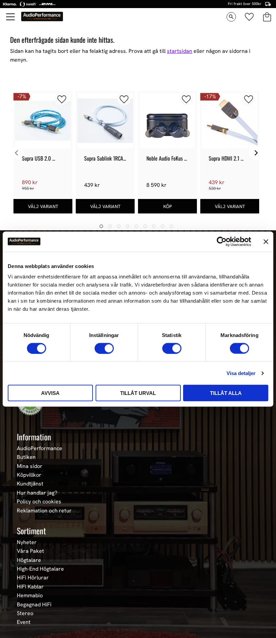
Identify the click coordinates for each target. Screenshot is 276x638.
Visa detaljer (241, 373)
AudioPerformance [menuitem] (39, 448)
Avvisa (50, 393)
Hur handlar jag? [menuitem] (37, 493)
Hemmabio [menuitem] (30, 596)
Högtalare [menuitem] (29, 560)
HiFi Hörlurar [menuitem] (33, 578)
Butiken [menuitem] (26, 457)
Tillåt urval (138, 393)
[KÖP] (167, 206)
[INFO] (42, 206)
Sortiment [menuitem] (31, 530)
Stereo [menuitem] (25, 613)
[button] (11, 17)
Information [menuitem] (34, 436)
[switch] (104, 348)
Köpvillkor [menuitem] (29, 475)
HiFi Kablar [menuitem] (30, 587)
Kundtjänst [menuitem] (30, 484)
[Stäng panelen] (266, 241)
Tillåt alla (226, 393)
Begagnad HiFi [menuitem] (34, 605)
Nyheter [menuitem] (27, 542)
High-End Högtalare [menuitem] (40, 569)
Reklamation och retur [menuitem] (44, 511)
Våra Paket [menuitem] (30, 551)
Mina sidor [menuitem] (29, 466)
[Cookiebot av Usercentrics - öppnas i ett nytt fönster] (221, 241)
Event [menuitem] (24, 622)
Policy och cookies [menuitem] (39, 502)
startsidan (179, 51)
